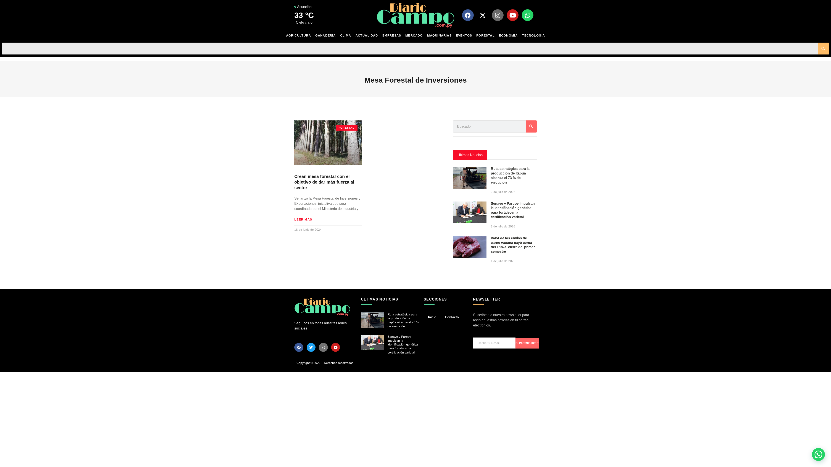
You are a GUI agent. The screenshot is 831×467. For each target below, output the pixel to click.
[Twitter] (311, 347)
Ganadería (325, 35)
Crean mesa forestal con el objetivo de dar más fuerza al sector (324, 182)
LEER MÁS (303, 219)
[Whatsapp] (527, 15)
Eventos (464, 35)
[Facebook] (468, 15)
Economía (508, 35)
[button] (818, 454)
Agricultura (298, 35)
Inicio (432, 317)
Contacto (452, 317)
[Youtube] (513, 15)
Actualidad (367, 35)
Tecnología (533, 35)
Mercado (414, 35)
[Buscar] (823, 48)
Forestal (485, 35)
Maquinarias (439, 35)
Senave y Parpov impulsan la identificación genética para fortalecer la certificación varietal (403, 344)
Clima (345, 35)
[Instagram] (498, 15)
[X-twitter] (483, 15)
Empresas (391, 35)
